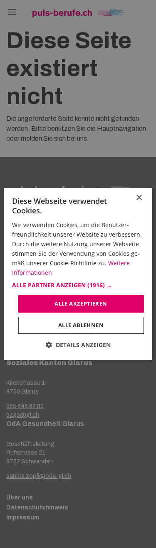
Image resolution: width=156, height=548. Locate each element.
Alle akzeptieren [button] (80, 303)
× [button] (139, 198)
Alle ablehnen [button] (81, 325)
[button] (78, 285)
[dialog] (78, 274)
